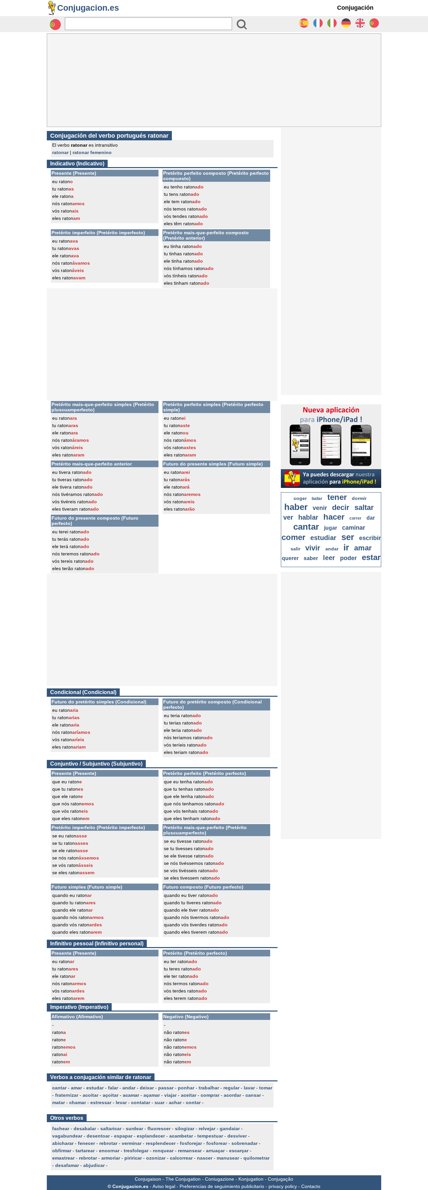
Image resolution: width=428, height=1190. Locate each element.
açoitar (110, 1095)
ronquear (163, 1150)
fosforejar (191, 1143)
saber (311, 558)
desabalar (85, 1128)
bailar (317, 498)
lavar (249, 1087)
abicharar (63, 1143)
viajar (170, 1095)
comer (293, 537)
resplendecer (161, 1143)
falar (113, 1087)
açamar (151, 1095)
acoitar (90, 1095)
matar (58, 1102)
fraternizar (66, 1095)
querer (290, 558)
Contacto (310, 1186)
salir (295, 548)
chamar (77, 1102)
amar (76, 1087)
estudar (95, 1087)
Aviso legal (163, 1186)
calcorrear (181, 1158)
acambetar (181, 1136)
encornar (109, 1150)
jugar (330, 528)
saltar (364, 507)
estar (371, 557)
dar (370, 518)
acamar (131, 1095)
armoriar (110, 1158)
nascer (204, 1158)
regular (231, 1087)
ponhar (186, 1087)
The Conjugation (183, 1179)
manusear (228, 1158)
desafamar (67, 1165)
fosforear (216, 1143)
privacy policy (283, 1186)
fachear (60, 1128)
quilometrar (256, 1158)
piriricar (133, 1158)
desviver (237, 1136)
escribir (370, 538)
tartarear (85, 1150)
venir (320, 508)
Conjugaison (148, 1179)
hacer (333, 516)
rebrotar (108, 1143)
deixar (147, 1087)
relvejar (207, 1128)
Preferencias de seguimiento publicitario (222, 1186)
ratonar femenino (92, 152)
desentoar (98, 1136)
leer (329, 557)
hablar (308, 517)
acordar (232, 1095)
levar (121, 1102)
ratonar (60, 152)
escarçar (238, 1150)
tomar (265, 1087)
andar (128, 1087)
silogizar (184, 1128)
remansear (190, 1150)
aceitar (188, 1095)
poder (348, 558)
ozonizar (156, 1158)
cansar (253, 1095)
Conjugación (355, 7)
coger (300, 498)
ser (347, 537)
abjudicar (94, 1165)
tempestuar (210, 1136)
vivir (312, 548)
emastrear (63, 1158)
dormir (359, 498)
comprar (210, 1095)
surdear (134, 1128)
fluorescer (159, 1128)
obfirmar (61, 1150)
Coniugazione (219, 1179)
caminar (353, 527)
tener (337, 497)
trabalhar (209, 1087)
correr (355, 518)
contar (193, 1102)
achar (175, 1102)
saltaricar (110, 1128)
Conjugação (280, 1179)
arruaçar (215, 1150)
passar (166, 1087)
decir (340, 507)
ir (346, 547)
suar (159, 1102)
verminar (131, 1143)
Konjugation (250, 1179)
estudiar (323, 537)
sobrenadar (244, 1143)
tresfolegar (136, 1150)
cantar (59, 1087)
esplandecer (151, 1136)
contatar (140, 1102)
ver (288, 517)
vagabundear (67, 1136)
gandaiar (230, 1128)
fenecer (86, 1143)
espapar (123, 1136)
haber (296, 507)
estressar (100, 1102)
